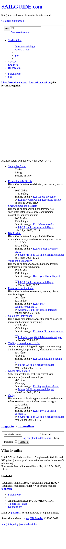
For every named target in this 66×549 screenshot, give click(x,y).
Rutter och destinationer (21, 288)
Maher (21, 389)
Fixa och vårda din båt (20, 181)
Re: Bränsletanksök (43, 224)
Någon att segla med (19, 370)
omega (21, 364)
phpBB (15, 512)
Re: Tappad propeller (44, 196)
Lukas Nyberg (26, 199)
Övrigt (11, 395)
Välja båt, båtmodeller (20, 260)
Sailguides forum (17, 166)
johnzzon (6, 488)
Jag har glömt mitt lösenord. (37, 438)
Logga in (7, 426)
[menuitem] (25, 46)
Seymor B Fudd (26, 254)
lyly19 (21, 227)
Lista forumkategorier (14, 82)
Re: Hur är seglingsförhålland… (29, 305)
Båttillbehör (14, 233)
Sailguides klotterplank (20, 315)
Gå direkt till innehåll (12, 20)
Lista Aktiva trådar (40, 82)
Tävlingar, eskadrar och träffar (24, 343)
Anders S (23, 309)
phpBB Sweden (34, 518)
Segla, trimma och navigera (22, 205)
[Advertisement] (33, 123)
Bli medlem (26, 426)
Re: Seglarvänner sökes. (46, 386)
